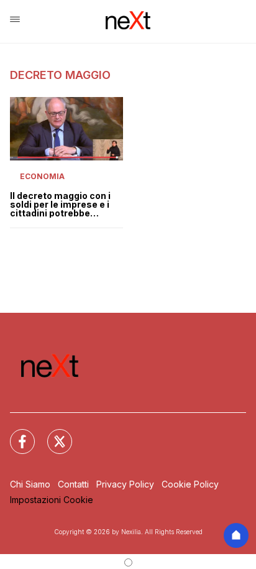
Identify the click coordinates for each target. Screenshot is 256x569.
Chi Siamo (30, 484)
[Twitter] (52, 434)
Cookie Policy (190, 484)
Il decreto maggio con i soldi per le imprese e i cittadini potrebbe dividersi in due (60, 205)
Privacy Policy (125, 484)
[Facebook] (15, 434)
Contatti (73, 484)
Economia (42, 176)
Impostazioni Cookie (51, 499)
